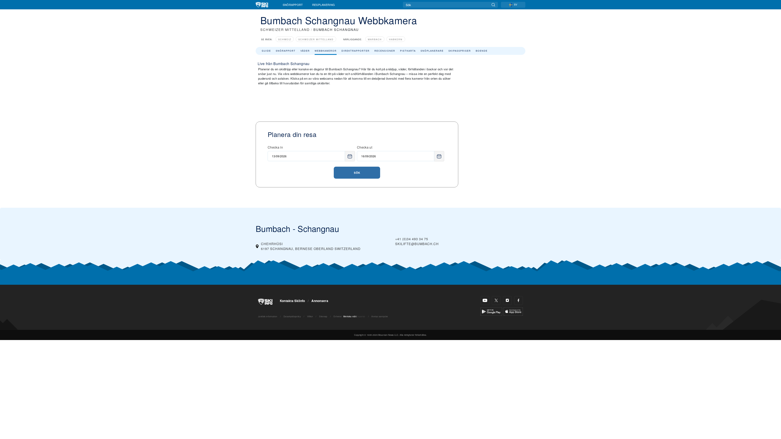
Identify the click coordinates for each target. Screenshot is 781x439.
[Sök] (493, 5)
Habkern (395, 39)
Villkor (310, 316)
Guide (266, 50)
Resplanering (323, 5)
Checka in (275, 147)
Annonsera (319, 301)
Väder (305, 50)
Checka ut (364, 147)
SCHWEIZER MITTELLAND (285, 29)
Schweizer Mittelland (316, 39)
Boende (482, 50)
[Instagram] (507, 300)
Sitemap (323, 316)
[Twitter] (496, 300)
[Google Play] (491, 311)
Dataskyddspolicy (292, 316)
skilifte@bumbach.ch (417, 243)
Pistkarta (408, 50)
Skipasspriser (459, 50)
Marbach (375, 39)
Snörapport (293, 5)
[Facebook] (518, 300)
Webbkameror (326, 50)
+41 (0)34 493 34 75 (411, 239)
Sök (357, 173)
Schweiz (284, 39)
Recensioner (384, 50)
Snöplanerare (432, 50)
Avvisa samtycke (379, 316)
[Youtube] (485, 300)
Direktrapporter (355, 50)
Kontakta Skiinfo (292, 301)
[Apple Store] (513, 311)
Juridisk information (267, 316)
